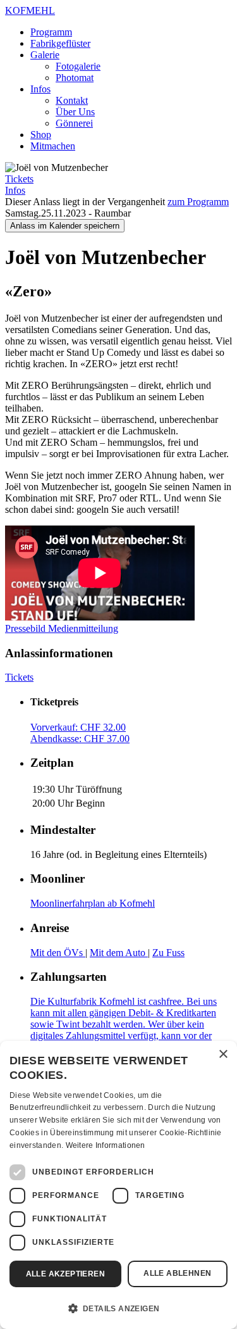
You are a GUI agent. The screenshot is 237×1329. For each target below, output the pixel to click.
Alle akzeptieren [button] (65, 1273)
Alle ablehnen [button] (177, 1273)
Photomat (75, 77)
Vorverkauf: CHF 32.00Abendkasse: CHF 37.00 (80, 733)
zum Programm (198, 201)
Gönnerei (74, 123)
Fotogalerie (78, 66)
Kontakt (72, 100)
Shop (40, 134)
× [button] (223, 1054)
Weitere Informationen (105, 1145)
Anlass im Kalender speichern (64, 225)
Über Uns (75, 111)
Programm (51, 32)
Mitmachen (52, 146)
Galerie (44, 54)
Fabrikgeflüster (60, 43)
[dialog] (118, 1185)
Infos (40, 89)
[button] (118, 1307)
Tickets (19, 178)
